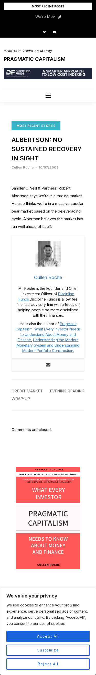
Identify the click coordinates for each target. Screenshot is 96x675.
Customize (48, 650)
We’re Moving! (48, 16)
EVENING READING (67, 391)
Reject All (48, 664)
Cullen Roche (23, 167)
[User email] (48, 365)
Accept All (48, 636)
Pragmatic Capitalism (35, 59)
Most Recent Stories (36, 126)
